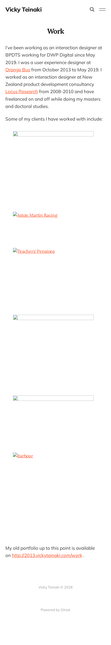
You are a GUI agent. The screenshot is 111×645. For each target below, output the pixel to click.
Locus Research (21, 91)
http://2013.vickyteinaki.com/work (47, 555)
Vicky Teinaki (23, 9)
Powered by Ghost (55, 610)
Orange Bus (17, 69)
